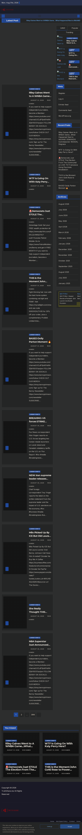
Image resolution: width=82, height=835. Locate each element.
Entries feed (63, 105)
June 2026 (63, 215)
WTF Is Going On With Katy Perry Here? (73, 56)
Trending (69, 32)
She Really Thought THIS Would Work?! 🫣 (39, 612)
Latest (62, 28)
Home (52, 821)
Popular (74, 28)
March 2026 (64, 232)
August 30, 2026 (38, 425)
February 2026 (65, 238)
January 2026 (64, 244)
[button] (75, 16)
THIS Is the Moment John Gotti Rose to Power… (67, 177)
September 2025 (65, 266)
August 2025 (64, 272)
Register (62, 93)
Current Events (72, 38)
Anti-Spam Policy (61, 821)
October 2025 (64, 261)
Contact (72, 821)
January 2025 (64, 283)
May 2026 (63, 221)
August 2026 (64, 204)
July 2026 (63, 210)
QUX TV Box (63, 294)
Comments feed (65, 110)
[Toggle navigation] (39, 16)
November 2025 (65, 255)
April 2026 (63, 227)
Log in (61, 99)
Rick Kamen (26, 750)
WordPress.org (65, 116)
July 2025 (63, 278)
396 (33, 715)
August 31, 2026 (37, 100)
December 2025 (65, 249)
